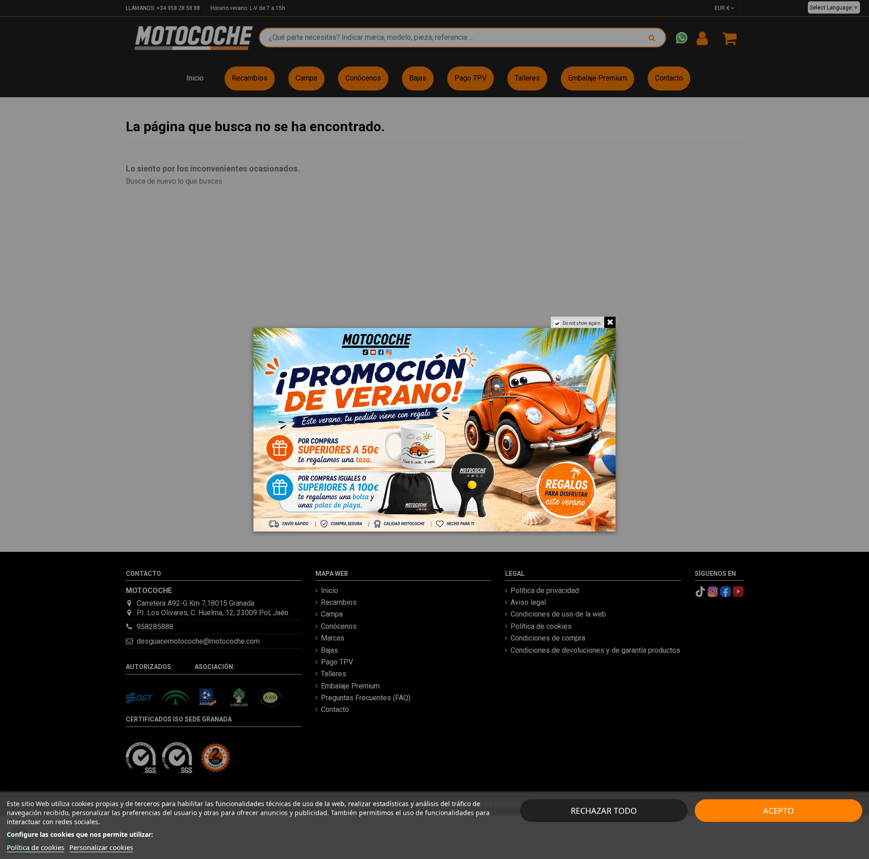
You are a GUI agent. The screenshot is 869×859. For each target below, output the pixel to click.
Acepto (778, 810)
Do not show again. (582, 323)
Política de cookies (35, 847)
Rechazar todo (604, 810)
